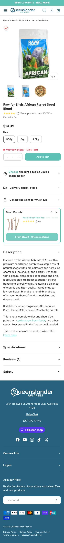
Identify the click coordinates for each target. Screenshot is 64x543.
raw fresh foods (36, 320)
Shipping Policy (42, 532)
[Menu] (5, 10)
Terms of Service (11, 535)
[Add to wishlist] (6, 28)
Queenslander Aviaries (21, 526)
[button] (58, 10)
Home (6, 20)
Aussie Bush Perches (33, 217)
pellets (22, 320)
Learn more (10, 335)
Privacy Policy (9, 532)
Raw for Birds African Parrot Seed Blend (30, 20)
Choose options (40, 236)
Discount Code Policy (32, 535)
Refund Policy (26, 532)
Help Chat (32, 414)
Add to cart (42, 156)
